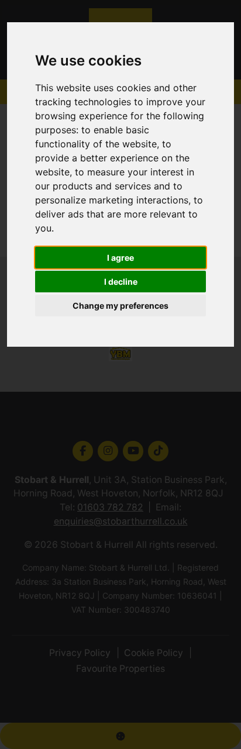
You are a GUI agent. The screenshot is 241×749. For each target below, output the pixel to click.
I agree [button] (120, 258)
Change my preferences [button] (120, 305)
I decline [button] (120, 282)
